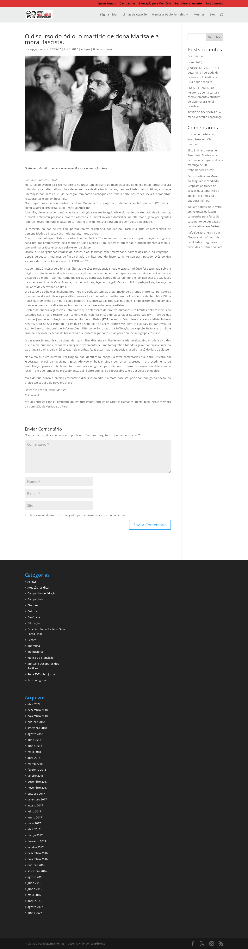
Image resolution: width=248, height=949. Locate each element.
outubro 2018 (36, 722)
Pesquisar (214, 37)
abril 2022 (34, 704)
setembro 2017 (37, 799)
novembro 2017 (38, 787)
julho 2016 (34, 883)
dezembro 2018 (38, 710)
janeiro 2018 (36, 775)
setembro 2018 (37, 728)
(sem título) (195, 62)
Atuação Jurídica (38, 587)
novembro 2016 (38, 859)
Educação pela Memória (155, 3)
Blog (212, 14)
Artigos (85, 49)
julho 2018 (34, 740)
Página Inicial (108, 14)
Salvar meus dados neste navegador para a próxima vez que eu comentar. (77, 515)
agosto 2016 (35, 877)
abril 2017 (34, 829)
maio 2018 (34, 752)
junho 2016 (35, 889)
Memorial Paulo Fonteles (168, 14)
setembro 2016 (37, 871)
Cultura (32, 611)
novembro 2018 (38, 716)
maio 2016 (34, 895)
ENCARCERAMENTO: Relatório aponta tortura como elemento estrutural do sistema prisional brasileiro (204, 97)
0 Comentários (102, 49)
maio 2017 (34, 823)
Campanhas (127, 3)
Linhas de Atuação (134, 14)
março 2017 (35, 835)
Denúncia (34, 617)
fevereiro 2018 (37, 769)
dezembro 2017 (38, 781)
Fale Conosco (214, 3)
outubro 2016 (36, 865)
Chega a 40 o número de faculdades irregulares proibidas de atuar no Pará (205, 242)
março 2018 (35, 764)
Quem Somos (107, 3)
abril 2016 (34, 901)
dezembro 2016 (38, 853)
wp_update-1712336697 (45, 49)
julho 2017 (34, 811)
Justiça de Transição (40, 657)
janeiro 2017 (36, 847)
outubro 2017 (36, 793)
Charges (33, 605)
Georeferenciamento (188, 3)
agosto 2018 (35, 734)
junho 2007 (35, 913)
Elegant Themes (53, 943)
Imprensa (34, 646)
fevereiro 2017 (37, 841)
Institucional (36, 651)
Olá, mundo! (196, 56)
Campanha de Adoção (42, 593)
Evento (32, 640)
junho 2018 (35, 746)
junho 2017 (35, 817)
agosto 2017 (35, 805)
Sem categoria (37, 680)
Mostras (199, 14)
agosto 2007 (35, 907)
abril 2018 (34, 758)
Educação (34, 623)
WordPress (98, 943)
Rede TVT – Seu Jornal (42, 674)
